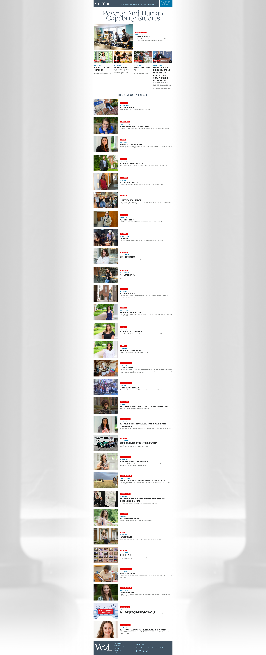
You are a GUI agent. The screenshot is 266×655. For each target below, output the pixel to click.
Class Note (141, 647)
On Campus (123, 195)
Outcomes (97, 60)
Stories (124, 4)
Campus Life (117, 650)
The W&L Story (118, 643)
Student (123, 139)
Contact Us (163, 647)
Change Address (153, 647)
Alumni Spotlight (125, 121)
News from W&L (124, 401)
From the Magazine (125, 457)
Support (117, 652)
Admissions (119, 647)
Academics (117, 645)
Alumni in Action (125, 607)
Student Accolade (125, 419)
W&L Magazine (124, 233)
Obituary (156, 60)
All (143, 4)
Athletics (116, 648)
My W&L (116, 60)
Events (134, 4)
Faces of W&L (138, 60)
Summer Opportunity (140, 32)
